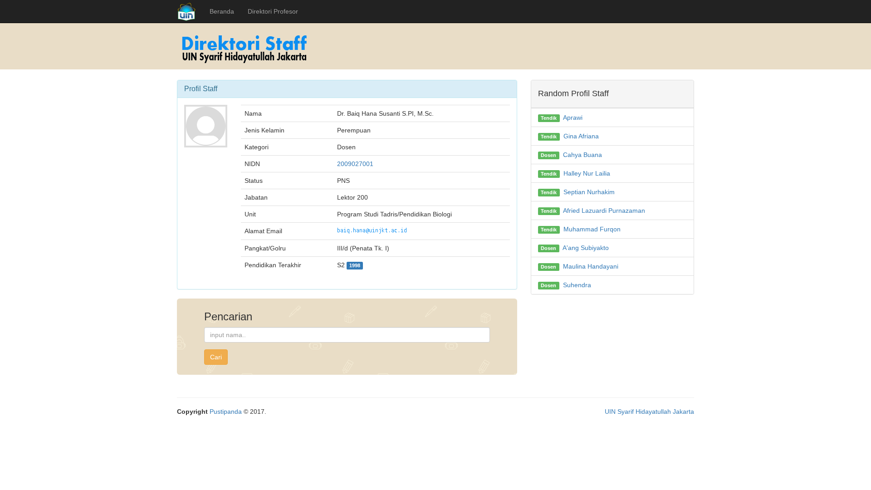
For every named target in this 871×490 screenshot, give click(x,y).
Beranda (222, 11)
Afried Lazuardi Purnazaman (604, 210)
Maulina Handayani (590, 266)
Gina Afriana (581, 136)
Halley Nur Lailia (586, 173)
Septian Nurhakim (589, 192)
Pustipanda (226, 411)
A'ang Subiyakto (586, 247)
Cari (216, 357)
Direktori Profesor (273, 11)
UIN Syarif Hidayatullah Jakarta (649, 411)
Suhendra (577, 285)
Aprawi (572, 117)
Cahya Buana (582, 154)
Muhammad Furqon (592, 229)
